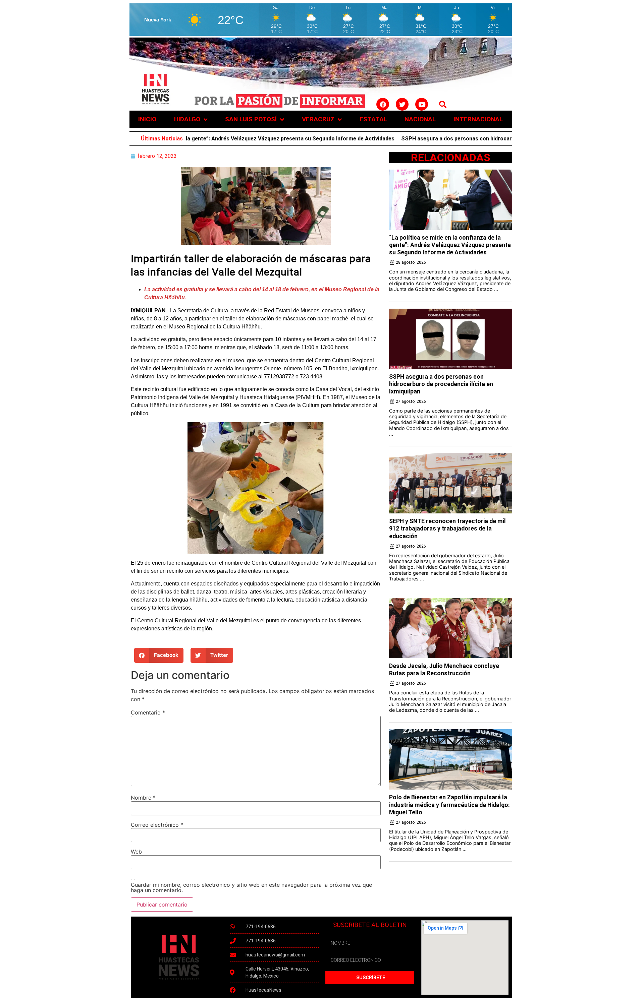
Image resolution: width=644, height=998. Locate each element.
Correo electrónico (157, 824)
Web (136, 851)
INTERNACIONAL (478, 119)
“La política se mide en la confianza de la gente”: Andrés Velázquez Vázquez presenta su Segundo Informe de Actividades (199, 138)
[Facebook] (382, 104)
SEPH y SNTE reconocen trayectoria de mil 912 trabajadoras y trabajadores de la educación (447, 528)
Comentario (148, 712)
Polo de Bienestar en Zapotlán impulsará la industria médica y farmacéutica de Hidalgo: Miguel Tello (449, 804)
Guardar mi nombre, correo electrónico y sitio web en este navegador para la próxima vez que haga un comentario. (251, 887)
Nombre (143, 797)
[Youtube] (421, 104)
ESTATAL (373, 119)
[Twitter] (402, 104)
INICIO (147, 119)
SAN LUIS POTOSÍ (251, 119)
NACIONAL (420, 119)
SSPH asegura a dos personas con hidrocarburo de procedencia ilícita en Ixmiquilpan (466, 138)
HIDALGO (187, 119)
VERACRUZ (318, 119)
